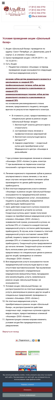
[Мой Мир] (38, 340)
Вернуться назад (11, 331)
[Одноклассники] (36, 340)
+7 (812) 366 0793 (37, 10)
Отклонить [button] (27, 390)
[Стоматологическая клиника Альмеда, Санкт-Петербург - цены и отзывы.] (34, 353)
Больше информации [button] (27, 395)
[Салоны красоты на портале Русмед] (21, 353)
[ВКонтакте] (33, 340)
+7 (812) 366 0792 (37, 7)
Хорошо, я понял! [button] (27, 384)
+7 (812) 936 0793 (37, 13)
